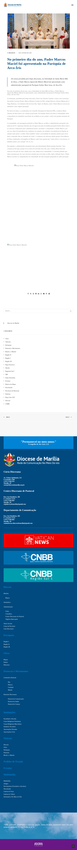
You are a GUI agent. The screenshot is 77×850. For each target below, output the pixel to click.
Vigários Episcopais (11, 619)
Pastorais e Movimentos (16, 671)
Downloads (7, 789)
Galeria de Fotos (9, 791)
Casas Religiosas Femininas (12, 721)
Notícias (8, 738)
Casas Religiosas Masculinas (12, 724)
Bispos (7, 598)
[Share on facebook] (28, 294)
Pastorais (6, 752)
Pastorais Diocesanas (10, 694)
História (6, 593)
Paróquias (9, 635)
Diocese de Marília (13, 323)
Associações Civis (9, 732)
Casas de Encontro (9, 626)
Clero (6, 653)
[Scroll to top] (73, 846)
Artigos (6, 783)
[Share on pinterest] (36, 294)
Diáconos (7, 665)
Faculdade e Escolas (10, 719)
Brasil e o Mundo (9, 755)
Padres (6, 662)
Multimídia (9, 774)
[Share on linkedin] (38, 294)
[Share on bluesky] (44, 294)
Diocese (7, 587)
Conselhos (8, 614)
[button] (72, 5)
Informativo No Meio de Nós (13, 797)
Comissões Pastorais (10, 677)
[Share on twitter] (30, 294)
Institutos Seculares (10, 726)
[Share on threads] (33, 294)
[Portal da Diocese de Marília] (12, 5)
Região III (7, 647)
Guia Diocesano (9, 629)
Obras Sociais (8, 623)
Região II (12, 53)
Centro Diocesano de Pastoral (14, 616)
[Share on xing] (46, 294)
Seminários (7, 602)
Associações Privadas (10, 729)
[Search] (38, 311)
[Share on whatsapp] (41, 294)
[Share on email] (49, 294)
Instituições (9, 712)
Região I (6, 641)
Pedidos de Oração (13, 761)
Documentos (8, 786)
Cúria (7, 611)
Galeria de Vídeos (9, 794)
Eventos (8, 768)
